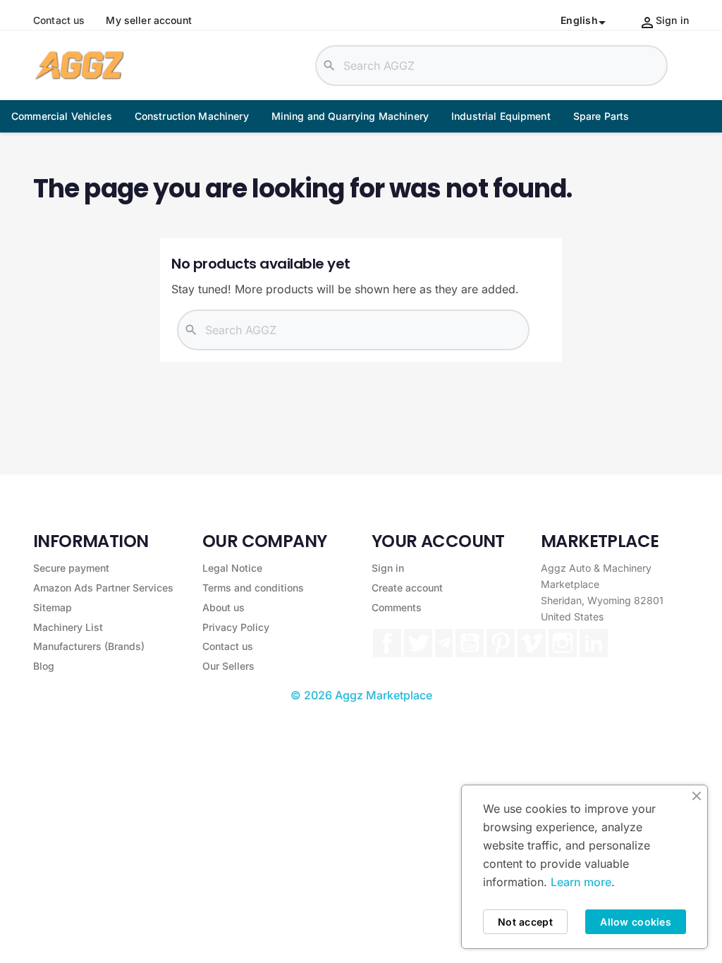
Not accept (525, 922)
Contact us (59, 20)
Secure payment (71, 568)
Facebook (387, 643)
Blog (43, 666)
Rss (444, 643)
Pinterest (501, 643)
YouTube (469, 643)
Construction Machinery (192, 116)
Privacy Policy (235, 627)
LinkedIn (594, 643)
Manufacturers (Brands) (89, 646)
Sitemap (52, 607)
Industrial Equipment (501, 116)
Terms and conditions (253, 588)
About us (223, 607)
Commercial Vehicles (61, 116)
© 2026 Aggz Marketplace (361, 695)
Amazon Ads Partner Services (103, 588)
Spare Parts (601, 116)
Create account (407, 588)
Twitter (418, 643)
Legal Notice (232, 568)
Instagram (563, 643)
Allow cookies (635, 922)
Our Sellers (228, 666)
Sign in (388, 568)
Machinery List (68, 627)
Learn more (581, 882)
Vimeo (532, 643)
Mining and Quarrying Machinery (350, 116)
